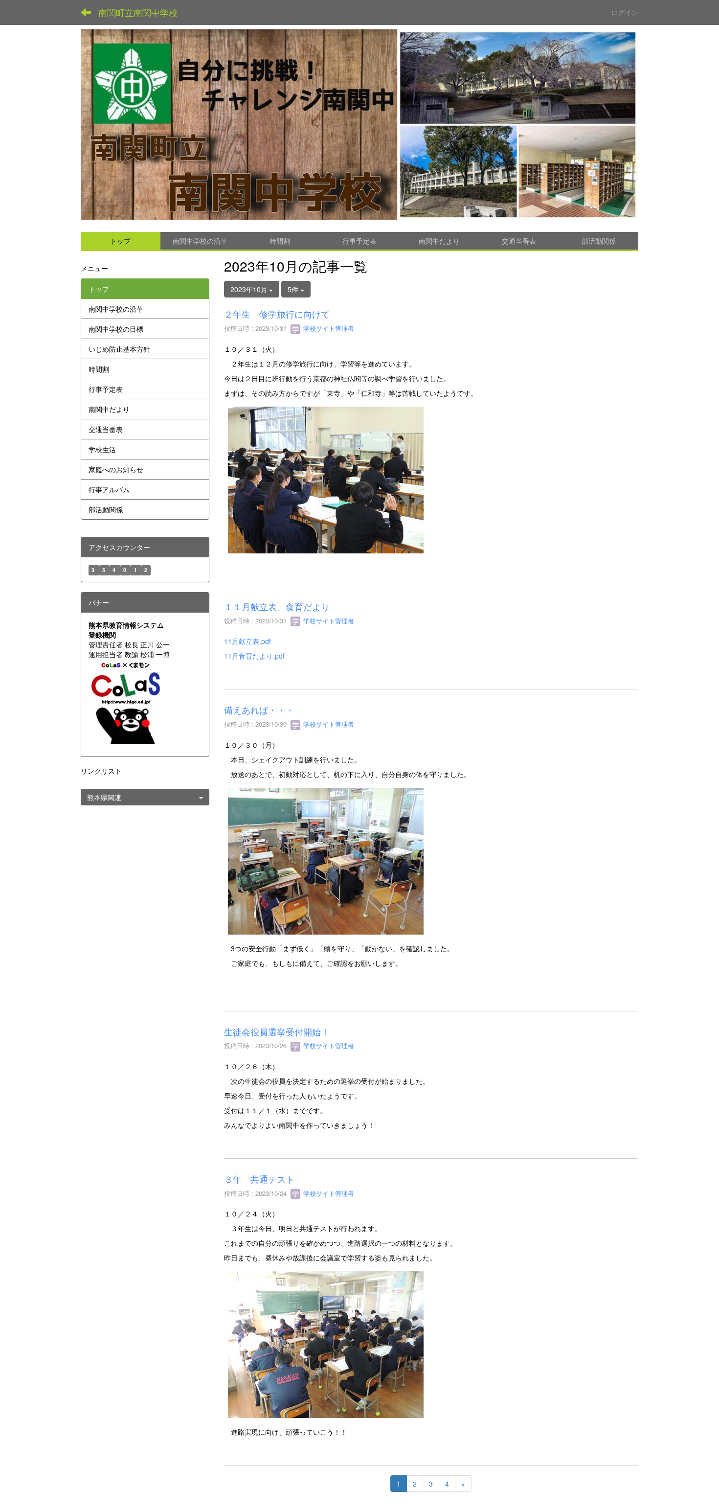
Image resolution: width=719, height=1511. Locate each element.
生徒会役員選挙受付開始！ (277, 1031)
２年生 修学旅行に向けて (277, 313)
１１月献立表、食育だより (277, 606)
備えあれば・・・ (259, 709)
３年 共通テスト (259, 1178)
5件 (294, 289)
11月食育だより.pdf (254, 656)
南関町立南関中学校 (138, 12)
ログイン (624, 12)
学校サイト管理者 (327, 328)
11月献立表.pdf (247, 641)
